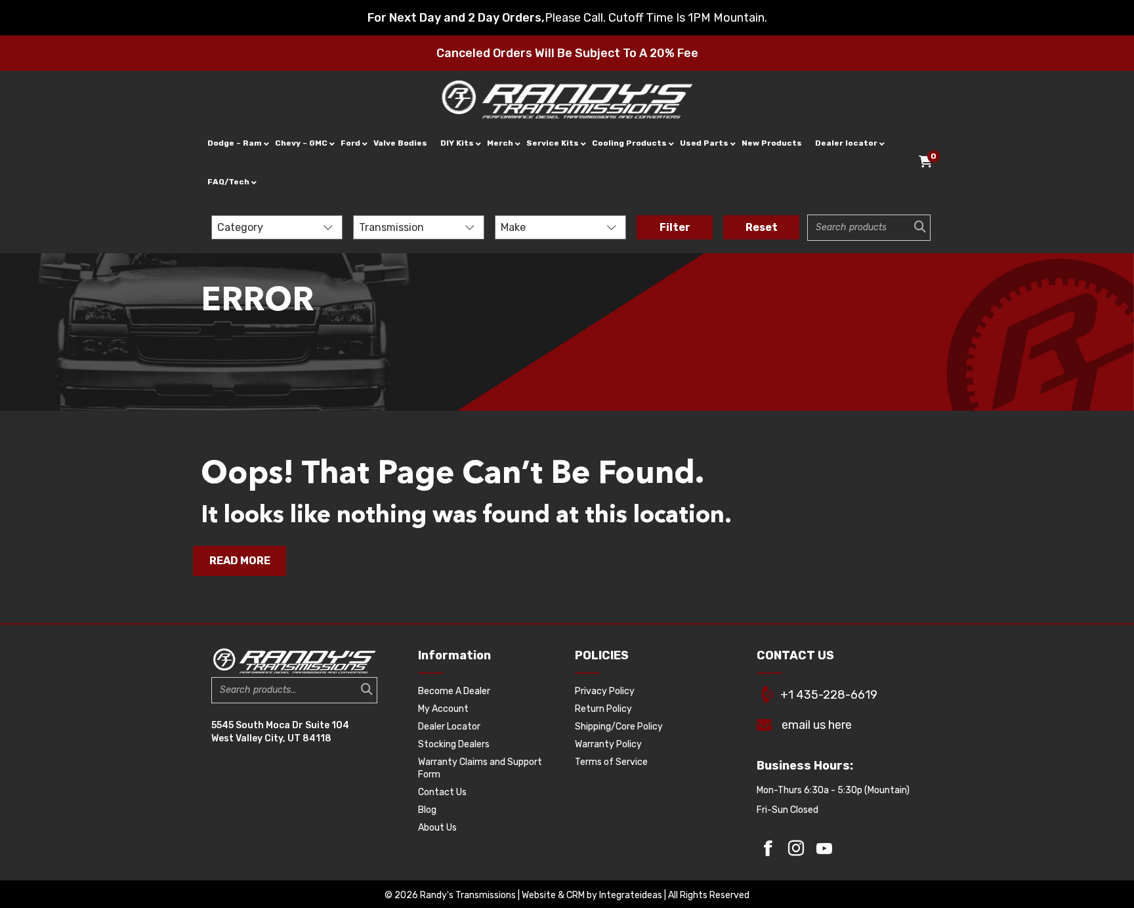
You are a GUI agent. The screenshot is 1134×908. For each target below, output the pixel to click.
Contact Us (442, 792)
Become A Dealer (454, 691)
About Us (437, 827)
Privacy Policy (605, 691)
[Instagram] (796, 848)
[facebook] (768, 848)
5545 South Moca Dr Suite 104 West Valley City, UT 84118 (280, 732)
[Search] (916, 227)
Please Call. (575, 17)
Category (240, 227)
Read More (239, 560)
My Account (443, 708)
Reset (762, 227)
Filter (675, 227)
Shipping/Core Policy (619, 726)
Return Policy (603, 708)
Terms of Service (611, 762)
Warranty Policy (608, 744)
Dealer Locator (449, 726)
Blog (427, 809)
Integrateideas (630, 895)
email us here (817, 725)
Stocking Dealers (454, 744)
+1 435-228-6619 (828, 695)
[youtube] (824, 848)
